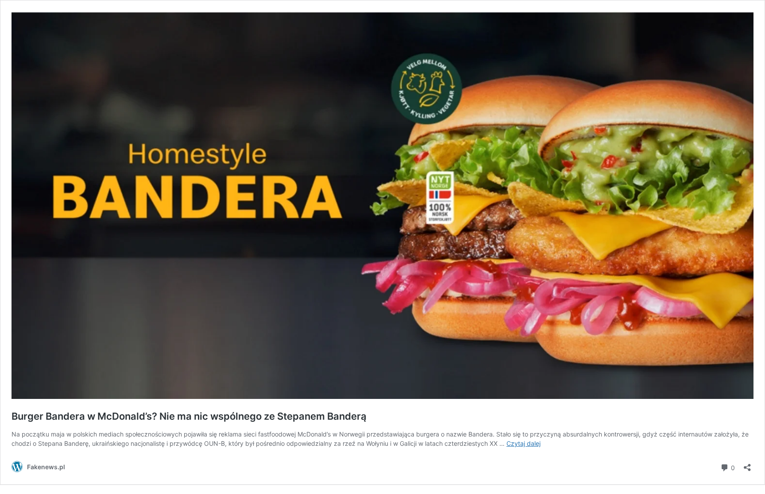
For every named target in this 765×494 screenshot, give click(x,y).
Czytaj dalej (523, 443)
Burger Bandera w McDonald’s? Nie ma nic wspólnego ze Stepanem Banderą (189, 416)
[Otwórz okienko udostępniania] (747, 464)
